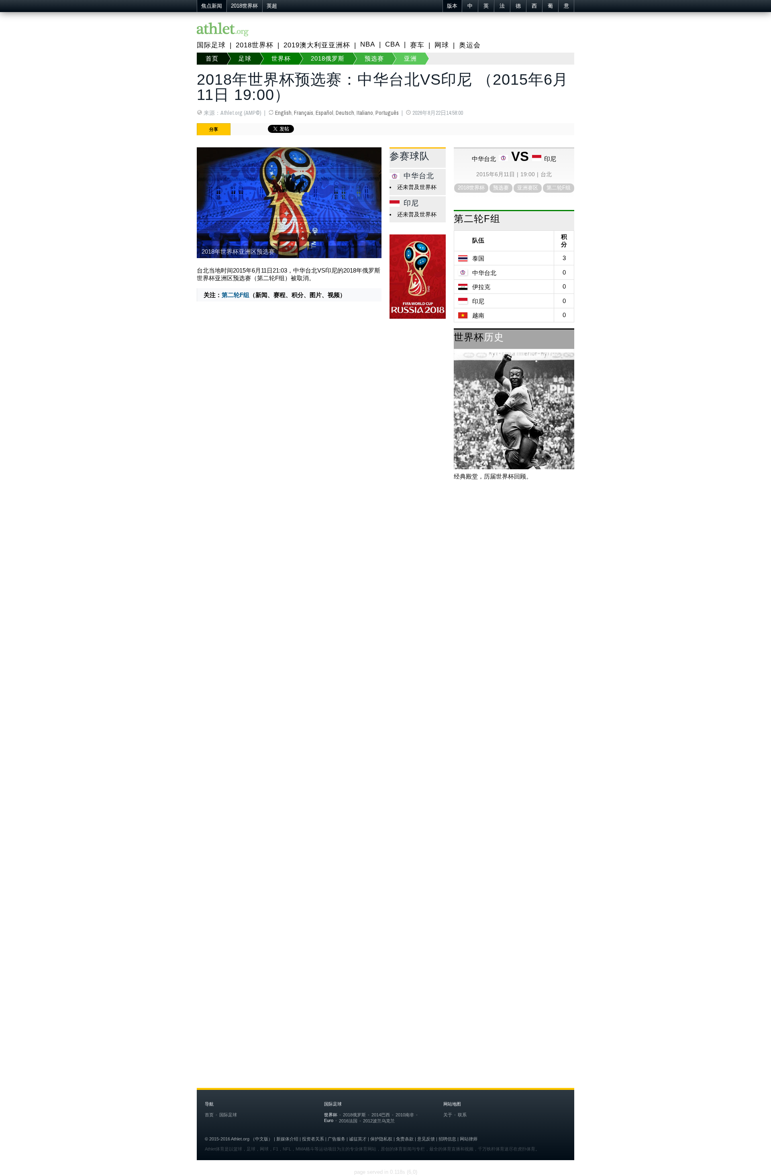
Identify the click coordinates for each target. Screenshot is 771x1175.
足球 (245, 58)
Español (324, 112)
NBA (367, 44)
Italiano (365, 112)
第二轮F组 (235, 294)
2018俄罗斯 (328, 58)
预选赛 (374, 58)
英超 (272, 6)
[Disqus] (385, 714)
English (283, 112)
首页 (212, 58)
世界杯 (281, 58)
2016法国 (348, 1120)
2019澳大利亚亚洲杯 (317, 45)
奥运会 (470, 45)
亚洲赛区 (527, 188)
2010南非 (405, 1114)
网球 (441, 45)
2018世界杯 (244, 6)
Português (387, 112)
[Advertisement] (385, 551)
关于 (447, 1114)
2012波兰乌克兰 (379, 1120)
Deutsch (345, 112)
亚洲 (410, 58)
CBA (392, 44)
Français (303, 112)
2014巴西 (380, 1114)
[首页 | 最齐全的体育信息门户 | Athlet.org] (223, 30)
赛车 (417, 45)
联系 (462, 1114)
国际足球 (211, 45)
